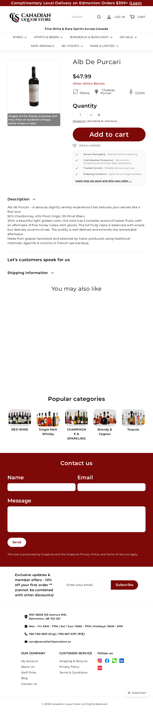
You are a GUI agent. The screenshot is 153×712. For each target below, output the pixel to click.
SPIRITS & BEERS (47, 37)
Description (18, 199)
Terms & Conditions (73, 672)
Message (19, 500)
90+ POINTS (71, 46)
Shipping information (27, 273)
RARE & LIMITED (102, 46)
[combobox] (86, 17)
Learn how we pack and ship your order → (104, 180)
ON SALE (127, 37)
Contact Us (29, 684)
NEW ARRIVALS (42, 46)
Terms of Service (117, 554)
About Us (28, 666)
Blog (24, 678)
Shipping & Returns (73, 661)
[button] (87, 145)
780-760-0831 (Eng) (42, 634)
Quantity (85, 106)
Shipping (79, 121)
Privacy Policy (90, 554)
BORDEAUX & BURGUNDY (90, 37)
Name (15, 477)
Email (85, 477)
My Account (29, 661)
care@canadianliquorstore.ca (50, 641)
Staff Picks (28, 672)
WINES (18, 37)
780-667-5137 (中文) (71, 634)
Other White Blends (89, 83)
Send (16, 542)
